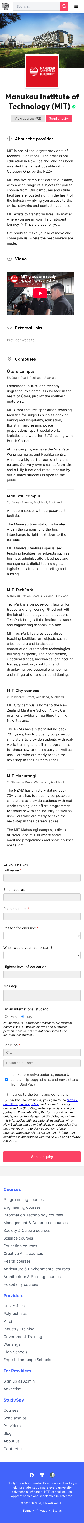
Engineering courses (21, 1207)
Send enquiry (59, 118)
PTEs (8, 1321)
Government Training (22, 1336)
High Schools (15, 1352)
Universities (14, 1306)
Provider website (20, 340)
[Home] (5, 6)
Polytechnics (15, 1313)
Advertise (12, 1389)
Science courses (18, 1238)
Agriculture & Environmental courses (36, 1269)
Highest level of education (24, 967)
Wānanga (11, 1344)
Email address (22, 889)
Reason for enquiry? (27, 928)
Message (10, 986)
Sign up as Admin (19, 1381)
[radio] (6, 1016)
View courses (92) (27, 118)
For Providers (17, 1371)
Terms (27, 1510)
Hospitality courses (20, 1284)
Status (57, 1510)
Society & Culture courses (26, 1230)
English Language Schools (27, 1359)
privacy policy (29, 1104)
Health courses (17, 1261)
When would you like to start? (35, 947)
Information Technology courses (33, 1215)
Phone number (23, 909)
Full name (19, 870)
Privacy (42, 1510)
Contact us (13, 1449)
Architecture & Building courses (32, 1276)
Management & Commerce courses (35, 1222)
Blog (7, 1433)
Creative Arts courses (23, 1253)
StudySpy (13, 1400)
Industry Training (18, 1329)
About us (11, 1441)
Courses (12, 1189)
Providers (13, 1295)
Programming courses (23, 1199)
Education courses (20, 1246)
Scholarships (15, 1418)
